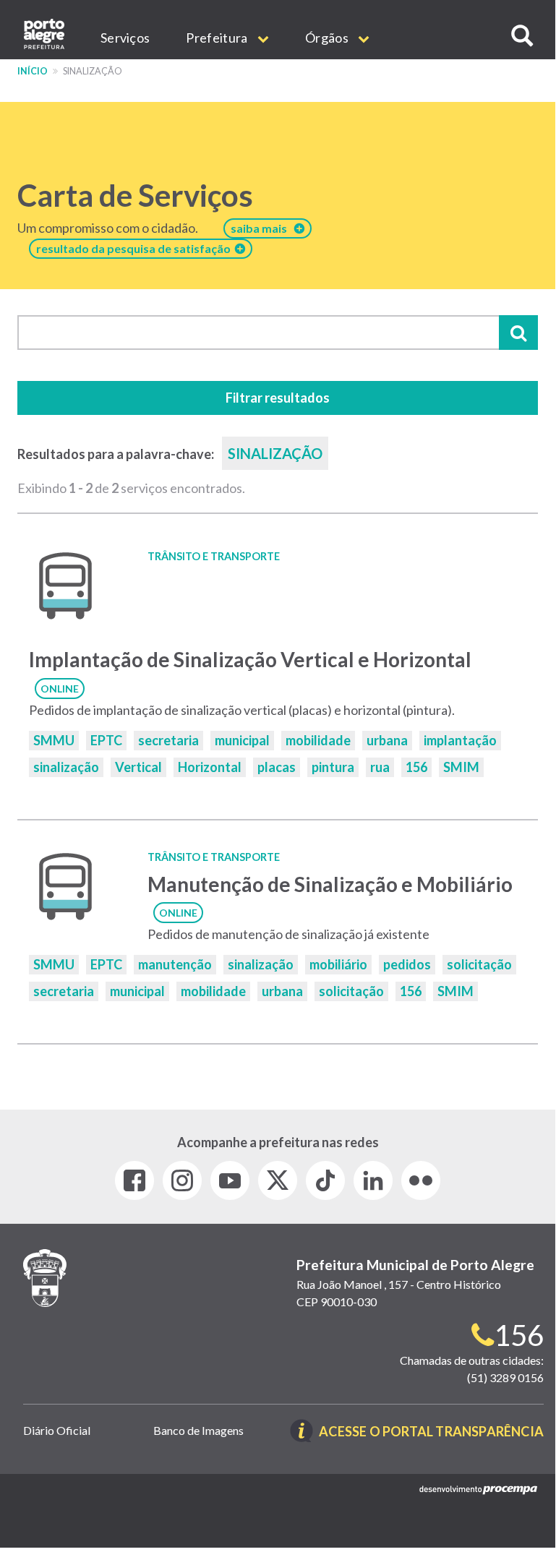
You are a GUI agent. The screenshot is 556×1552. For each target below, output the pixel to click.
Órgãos (328, 38)
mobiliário (338, 964)
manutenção (175, 964)
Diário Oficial (56, 1430)
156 (416, 767)
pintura (333, 767)
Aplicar (518, 332)
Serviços (125, 38)
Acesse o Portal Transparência (431, 1432)
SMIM (461, 767)
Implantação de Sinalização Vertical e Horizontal (250, 659)
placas (276, 767)
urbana (387, 740)
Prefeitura (217, 38)
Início (32, 71)
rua (380, 767)
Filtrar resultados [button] (278, 398)
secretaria (168, 740)
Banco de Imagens (198, 1430)
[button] (522, 35)
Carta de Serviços (135, 195)
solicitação (479, 964)
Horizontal (209, 767)
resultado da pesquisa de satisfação (135, 248)
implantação (460, 740)
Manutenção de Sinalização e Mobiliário (330, 884)
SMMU (53, 740)
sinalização (66, 767)
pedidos (407, 964)
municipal (242, 740)
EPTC (106, 740)
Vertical (138, 767)
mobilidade (318, 740)
